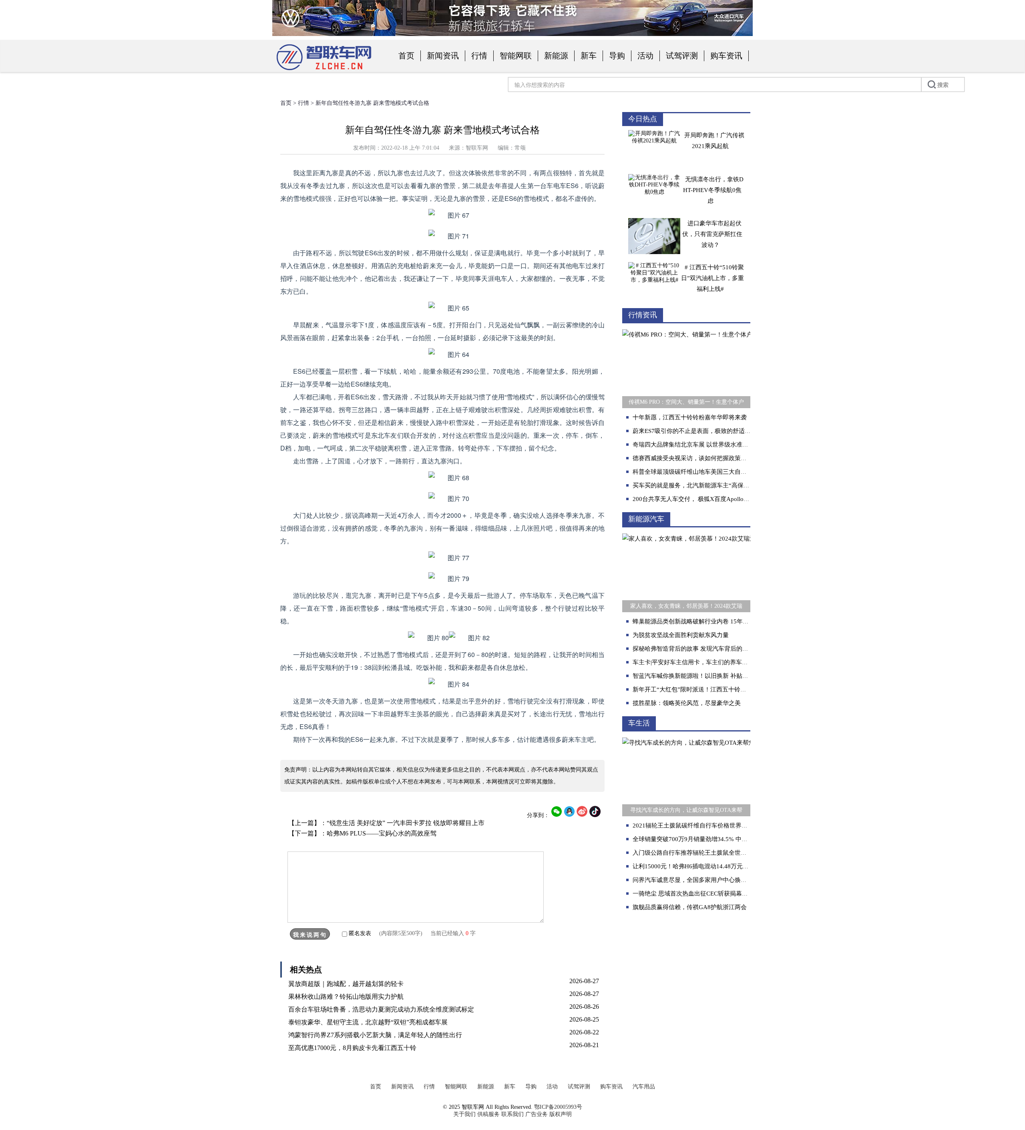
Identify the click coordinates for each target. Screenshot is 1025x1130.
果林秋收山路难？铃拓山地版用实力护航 (346, 996)
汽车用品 (644, 1087)
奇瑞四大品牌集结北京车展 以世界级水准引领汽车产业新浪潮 (714, 444)
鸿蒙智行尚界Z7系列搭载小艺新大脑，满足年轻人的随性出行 (375, 1035)
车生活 (639, 723)
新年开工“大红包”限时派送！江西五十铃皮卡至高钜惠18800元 (715, 689)
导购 (617, 55)
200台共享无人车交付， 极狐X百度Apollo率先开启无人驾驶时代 (718, 499)
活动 (645, 55)
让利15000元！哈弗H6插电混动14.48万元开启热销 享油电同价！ (718, 866)
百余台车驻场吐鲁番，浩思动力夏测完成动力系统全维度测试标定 (381, 1009)
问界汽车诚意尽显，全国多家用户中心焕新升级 (696, 880)
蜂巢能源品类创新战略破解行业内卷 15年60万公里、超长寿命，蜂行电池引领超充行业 (748, 621)
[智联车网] (324, 71)
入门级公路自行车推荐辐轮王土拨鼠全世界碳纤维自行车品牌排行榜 (723, 853)
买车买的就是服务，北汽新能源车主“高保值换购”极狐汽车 (710, 485)
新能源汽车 (646, 519)
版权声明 (560, 1114)
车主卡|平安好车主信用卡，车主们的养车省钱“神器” (702, 662)
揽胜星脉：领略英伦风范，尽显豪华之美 (687, 703)
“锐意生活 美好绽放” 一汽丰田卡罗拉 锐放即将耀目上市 (405, 822)
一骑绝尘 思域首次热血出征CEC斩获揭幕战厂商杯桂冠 (705, 893)
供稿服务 (488, 1114)
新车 (589, 55)
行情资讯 (642, 315)
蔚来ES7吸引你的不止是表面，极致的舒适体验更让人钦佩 (710, 431)
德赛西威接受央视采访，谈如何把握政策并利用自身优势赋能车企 (720, 458)
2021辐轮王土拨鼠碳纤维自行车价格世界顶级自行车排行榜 (711, 825)
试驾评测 (682, 55)
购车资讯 (726, 55)
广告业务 (536, 1114)
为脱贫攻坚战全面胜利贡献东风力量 (681, 635)
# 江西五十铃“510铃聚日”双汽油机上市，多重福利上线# (712, 278)
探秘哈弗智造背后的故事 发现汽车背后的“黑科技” (699, 648)
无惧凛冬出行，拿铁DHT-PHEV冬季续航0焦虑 (713, 190)
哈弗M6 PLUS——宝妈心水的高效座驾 (381, 833)
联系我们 (512, 1114)
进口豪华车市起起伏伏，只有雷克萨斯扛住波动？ (712, 234)
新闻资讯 (443, 55)
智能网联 (516, 55)
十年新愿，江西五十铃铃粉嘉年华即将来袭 (690, 417)
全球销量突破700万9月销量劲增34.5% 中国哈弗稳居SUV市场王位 (720, 839)
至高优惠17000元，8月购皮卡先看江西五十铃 (352, 1047)
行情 (479, 55)
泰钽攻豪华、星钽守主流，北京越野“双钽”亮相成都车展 (368, 1022)
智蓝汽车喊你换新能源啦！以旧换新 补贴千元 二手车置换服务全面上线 (727, 676)
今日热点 (642, 119)
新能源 (556, 55)
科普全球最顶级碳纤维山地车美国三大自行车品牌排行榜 (708, 472)
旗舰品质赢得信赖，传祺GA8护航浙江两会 (690, 907)
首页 (406, 55)
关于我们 (464, 1114)
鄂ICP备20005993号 (558, 1107)
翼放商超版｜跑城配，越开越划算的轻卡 (346, 983)
